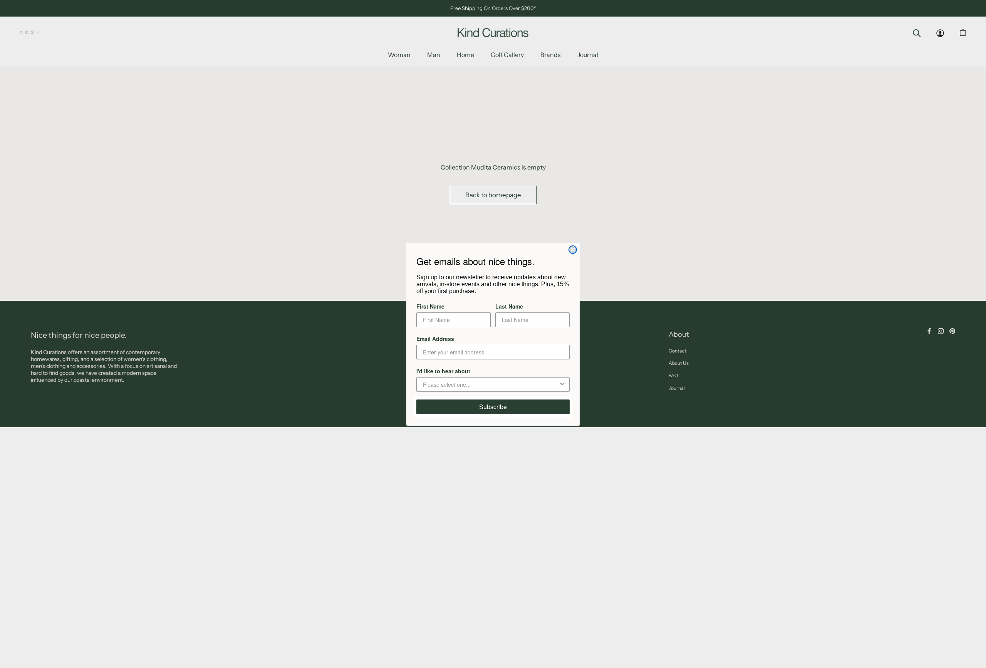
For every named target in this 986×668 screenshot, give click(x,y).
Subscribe (493, 406)
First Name (430, 306)
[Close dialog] (573, 249)
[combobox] (490, 384)
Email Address (435, 338)
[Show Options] (562, 384)
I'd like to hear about (443, 371)
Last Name (509, 306)
